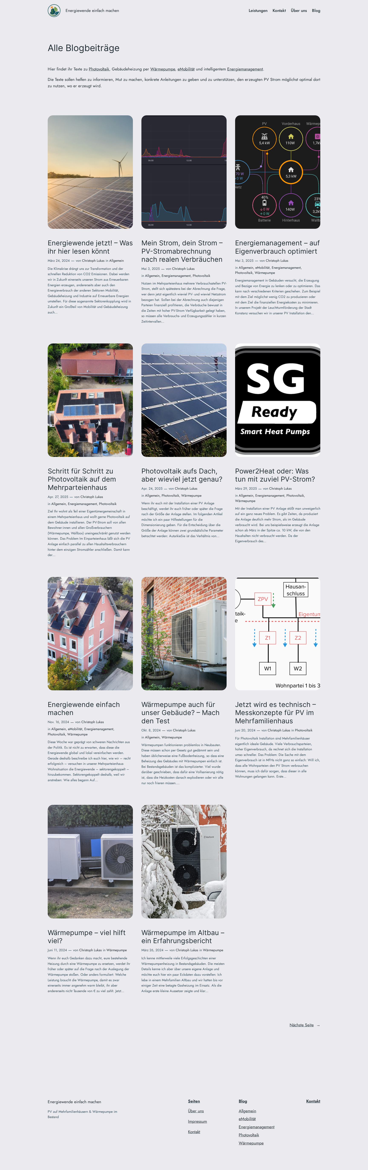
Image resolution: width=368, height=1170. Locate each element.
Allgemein (116, 260)
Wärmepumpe (162, 69)
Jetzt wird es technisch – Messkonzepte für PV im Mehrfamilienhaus (275, 713)
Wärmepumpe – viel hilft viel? (87, 937)
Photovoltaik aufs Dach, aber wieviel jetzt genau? (181, 475)
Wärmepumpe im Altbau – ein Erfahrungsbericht (182, 937)
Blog (243, 1101)
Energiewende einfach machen (92, 10)
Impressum (197, 1121)
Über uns (196, 1111)
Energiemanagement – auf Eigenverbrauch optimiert (277, 247)
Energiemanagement (245, 69)
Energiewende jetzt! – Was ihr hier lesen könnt (90, 247)
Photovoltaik (99, 69)
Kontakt (194, 1132)
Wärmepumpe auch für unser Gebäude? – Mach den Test (180, 713)
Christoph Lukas (93, 260)
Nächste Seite (305, 1025)
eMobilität (186, 69)
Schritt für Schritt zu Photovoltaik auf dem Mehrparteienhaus (82, 479)
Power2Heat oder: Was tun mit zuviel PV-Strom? (275, 475)
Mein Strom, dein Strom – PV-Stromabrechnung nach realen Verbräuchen (182, 251)
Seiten (194, 1101)
